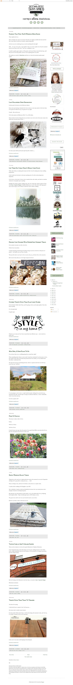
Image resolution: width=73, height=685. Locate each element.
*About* (52, 92)
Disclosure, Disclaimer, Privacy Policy (46, 28)
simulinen (25, 95)
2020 (53, 290)
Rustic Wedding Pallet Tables (19, 475)
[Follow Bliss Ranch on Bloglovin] (14, 90)
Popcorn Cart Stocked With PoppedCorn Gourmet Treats (27, 242)
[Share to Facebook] (27, 94)
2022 (53, 279)
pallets (13, 537)
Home (28, 654)
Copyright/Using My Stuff (17, 28)
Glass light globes (15, 344)
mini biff (17, 409)
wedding (29, 95)
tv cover (23, 650)
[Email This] (23, 94)
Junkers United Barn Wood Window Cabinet (59, 268)
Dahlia (13, 468)
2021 (53, 288)
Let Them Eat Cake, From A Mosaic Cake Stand (24, 168)
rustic (16, 537)
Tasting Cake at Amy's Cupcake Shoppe (21, 544)
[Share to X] (26, 94)
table (18, 537)
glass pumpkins (20, 344)
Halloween (25, 161)
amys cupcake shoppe (15, 235)
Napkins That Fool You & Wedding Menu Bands (24, 34)
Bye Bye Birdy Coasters (56, 285)
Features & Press (36, 28)
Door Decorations (20, 161)
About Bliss (58, 28)
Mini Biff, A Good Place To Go (19, 351)
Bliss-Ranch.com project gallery (27, 28)
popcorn (13, 295)
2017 (53, 295)
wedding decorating (27, 344)
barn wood (14, 650)
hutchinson (14, 409)
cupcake (21, 235)
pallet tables (22, 95)
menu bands (14, 95)
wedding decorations (32, 295)
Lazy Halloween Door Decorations (20, 102)
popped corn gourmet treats (24, 295)
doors (17, 650)
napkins (17, 95)
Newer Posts (11, 654)
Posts (53, 309)
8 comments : (17, 159)
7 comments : (17, 466)
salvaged (19, 650)
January (54, 281)
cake (13, 593)
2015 (53, 299)
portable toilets (22, 409)
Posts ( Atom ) (16, 659)
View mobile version (28, 656)
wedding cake (34, 235)
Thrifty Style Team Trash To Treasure (21, 600)
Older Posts (45, 654)
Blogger (42, 682)
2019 (53, 292)
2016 (53, 297)
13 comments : (17, 407)
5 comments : (17, 93)
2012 (53, 304)
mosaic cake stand (26, 235)
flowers (16, 468)
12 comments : (17, 648)
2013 (53, 302)
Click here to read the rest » (14, 87)
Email (54, 28)
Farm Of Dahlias (14, 416)
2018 (53, 293)
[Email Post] (21, 93)
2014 (53, 301)
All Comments (54, 311)
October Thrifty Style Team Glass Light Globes (24, 302)
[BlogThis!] (25, 94)
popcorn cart (17, 295)
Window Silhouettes (39, 161)
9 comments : (17, 535)
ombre (30, 235)
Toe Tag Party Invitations (31, 161)
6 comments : (17, 591)
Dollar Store (14, 161)
